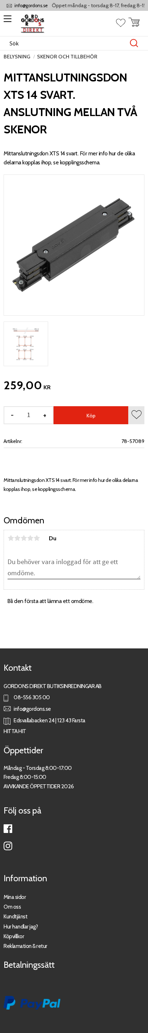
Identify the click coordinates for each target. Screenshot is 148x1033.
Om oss (12, 906)
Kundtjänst (15, 916)
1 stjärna (11, 538)
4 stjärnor (30, 538)
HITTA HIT (15, 731)
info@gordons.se (27, 5)
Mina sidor (15, 897)
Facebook (8, 828)
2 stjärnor (17, 538)
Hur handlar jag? (21, 926)
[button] (6, 21)
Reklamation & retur (25, 946)
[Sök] (134, 43)
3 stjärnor (23, 538)
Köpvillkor (14, 936)
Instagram (8, 846)
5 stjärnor (36, 538)
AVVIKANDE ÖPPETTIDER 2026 (39, 786)
